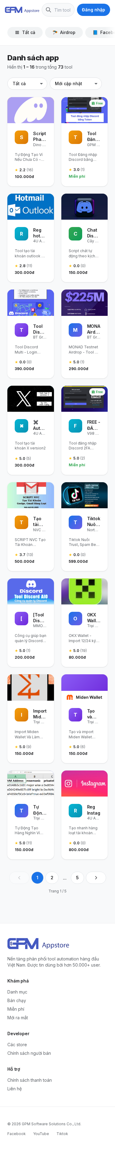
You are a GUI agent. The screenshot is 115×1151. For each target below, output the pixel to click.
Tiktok (62, 1133)
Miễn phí (15, 1009)
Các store (17, 1044)
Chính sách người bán (29, 1053)
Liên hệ (14, 1088)
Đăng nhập (93, 9)
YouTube (41, 1133)
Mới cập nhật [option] (68, 83)
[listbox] (27, 84)
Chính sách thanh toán (29, 1080)
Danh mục (17, 991)
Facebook (16, 1133)
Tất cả (28, 32)
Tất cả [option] (19, 83)
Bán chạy (16, 1000)
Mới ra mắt (17, 1017)
